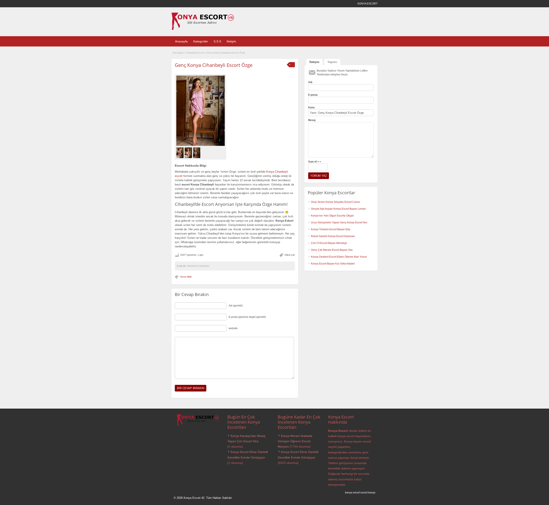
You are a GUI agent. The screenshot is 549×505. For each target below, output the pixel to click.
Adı (310, 82)
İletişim (231, 41)
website (233, 328)
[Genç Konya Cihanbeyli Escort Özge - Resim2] (189, 152)
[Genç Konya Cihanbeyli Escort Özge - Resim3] (197, 152)
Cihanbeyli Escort (195, 52)
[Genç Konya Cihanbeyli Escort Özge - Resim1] (180, 152)
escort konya (367, 492)
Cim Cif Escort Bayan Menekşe (329, 243)
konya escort (352, 492)
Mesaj (311, 120)
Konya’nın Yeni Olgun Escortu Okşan (332, 215)
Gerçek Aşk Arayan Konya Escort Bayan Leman (338, 208)
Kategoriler (200, 41)
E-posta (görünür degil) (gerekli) (247, 316)
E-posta (313, 94)
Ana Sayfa (178, 52)
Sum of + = (314, 161)
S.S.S (217, 41)
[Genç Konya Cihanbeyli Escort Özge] (200, 111)
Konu (311, 107)
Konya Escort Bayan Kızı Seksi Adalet (332, 263)
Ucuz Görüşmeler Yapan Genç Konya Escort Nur (339, 222)
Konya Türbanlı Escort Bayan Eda (330, 229)
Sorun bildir (186, 276)
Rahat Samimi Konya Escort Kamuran (333, 236)
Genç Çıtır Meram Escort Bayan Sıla (332, 249)
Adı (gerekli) (236, 305)
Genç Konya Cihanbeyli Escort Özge (213, 65)
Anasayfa (181, 41)
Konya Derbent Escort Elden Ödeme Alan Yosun (339, 256)
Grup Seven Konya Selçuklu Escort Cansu (335, 201)
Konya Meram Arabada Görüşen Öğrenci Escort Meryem (295, 441)
